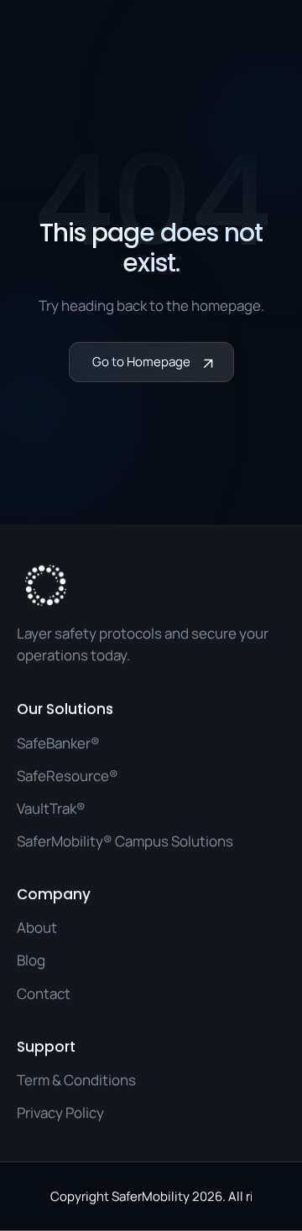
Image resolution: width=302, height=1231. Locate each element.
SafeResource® (67, 774)
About (37, 927)
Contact (43, 992)
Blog (31, 960)
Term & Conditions (76, 1079)
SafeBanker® (58, 742)
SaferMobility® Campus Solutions (125, 840)
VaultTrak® (51, 807)
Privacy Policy (60, 1112)
